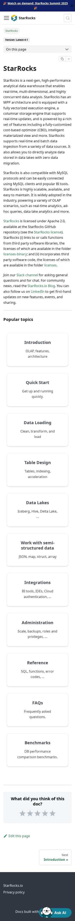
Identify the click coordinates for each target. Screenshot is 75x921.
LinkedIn (37, 291)
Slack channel (27, 275)
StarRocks (11, 221)
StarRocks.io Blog (41, 286)
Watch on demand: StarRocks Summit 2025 (38, 3)
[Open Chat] (55, 912)
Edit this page (19, 836)
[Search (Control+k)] (68, 18)
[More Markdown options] (68, 58)
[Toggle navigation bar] (6, 18)
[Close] (72, 5)
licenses (50, 265)
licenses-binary (15, 254)
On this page (16, 49)
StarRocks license (47, 232)
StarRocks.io (13, 885)
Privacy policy (14, 892)
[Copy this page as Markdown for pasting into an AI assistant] (62, 58)
